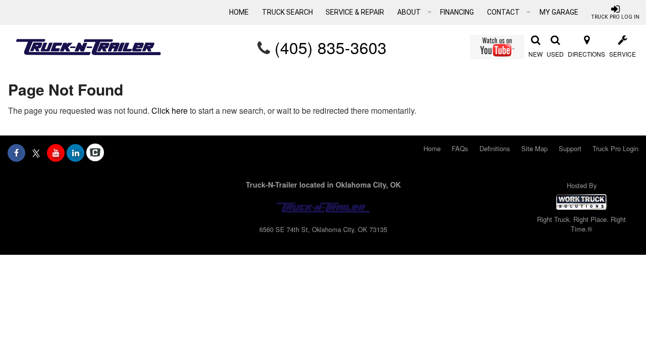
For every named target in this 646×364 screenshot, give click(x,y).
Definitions (494, 148)
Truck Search (287, 12)
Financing (457, 12)
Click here (169, 110)
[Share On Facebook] (16, 153)
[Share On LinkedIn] (75, 153)
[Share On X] (36, 153)
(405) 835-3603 (331, 47)
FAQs (460, 148)
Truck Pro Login (615, 148)
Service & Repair (355, 12)
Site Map (534, 148)
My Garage (559, 12)
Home (239, 12)
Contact (504, 12)
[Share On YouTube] (56, 153)
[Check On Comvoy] (95, 153)
